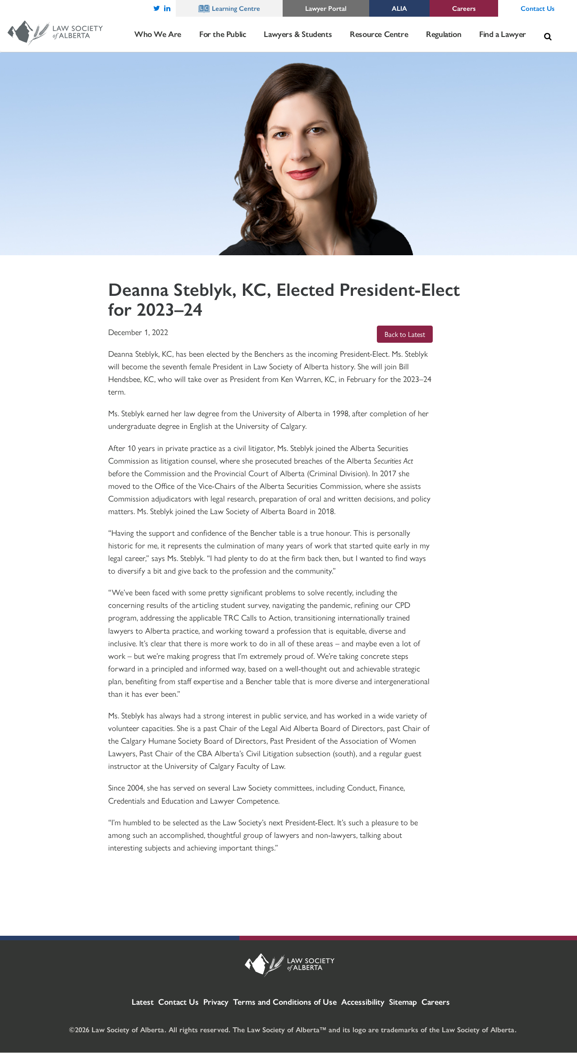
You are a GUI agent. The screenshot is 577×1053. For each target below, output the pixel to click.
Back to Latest (405, 334)
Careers (435, 1001)
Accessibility (363, 1001)
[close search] (562, 25)
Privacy (216, 1001)
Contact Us (178, 1001)
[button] (547, 36)
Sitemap (403, 1001)
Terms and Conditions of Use (285, 1001)
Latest (143, 1001)
